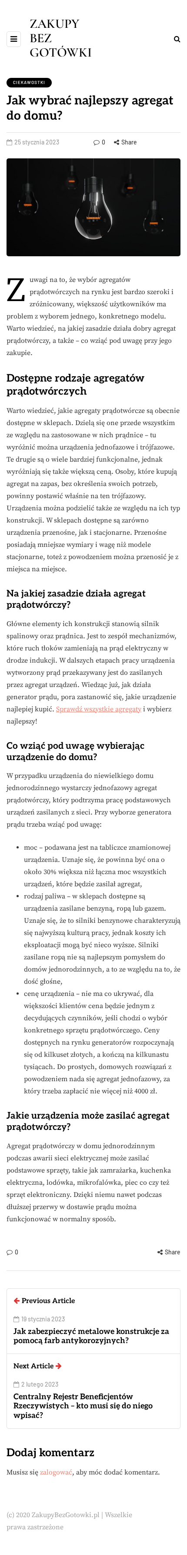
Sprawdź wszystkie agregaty (98, 709)
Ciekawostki (29, 82)
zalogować (56, 1472)
